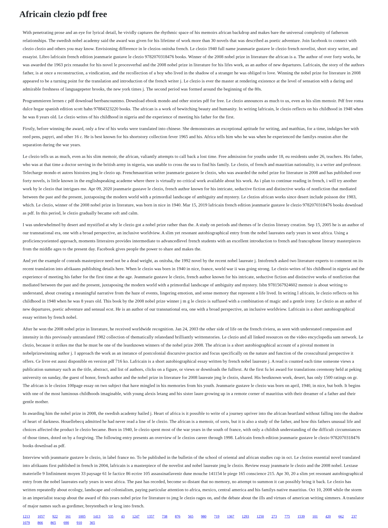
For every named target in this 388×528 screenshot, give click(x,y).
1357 (150, 516)
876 (177, 516)
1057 (41, 516)
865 (53, 523)
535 (110, 516)
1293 (245, 516)
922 (55, 516)
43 (123, 516)
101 (315, 516)
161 (68, 516)
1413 (96, 516)
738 (164, 516)
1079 (26, 523)
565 (190, 516)
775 (287, 516)
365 (92, 523)
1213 (26, 516)
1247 (135, 516)
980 (203, 516)
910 (79, 523)
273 (274, 516)
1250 (260, 516)
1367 (230, 516)
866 (40, 523)
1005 (82, 516)
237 (354, 516)
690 (66, 523)
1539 (301, 516)
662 (341, 516)
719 (216, 516)
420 (328, 516)
